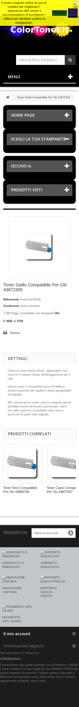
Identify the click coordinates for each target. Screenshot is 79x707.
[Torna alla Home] (8, 97)
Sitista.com (32, 653)
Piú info (73, 13)
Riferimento (11, 299)
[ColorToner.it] (39, 31)
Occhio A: (21, 166)
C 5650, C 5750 (13, 321)
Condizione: (11, 306)
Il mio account (17, 633)
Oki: (57, 313)
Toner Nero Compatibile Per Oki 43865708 (20, 490)
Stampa (15, 332)
